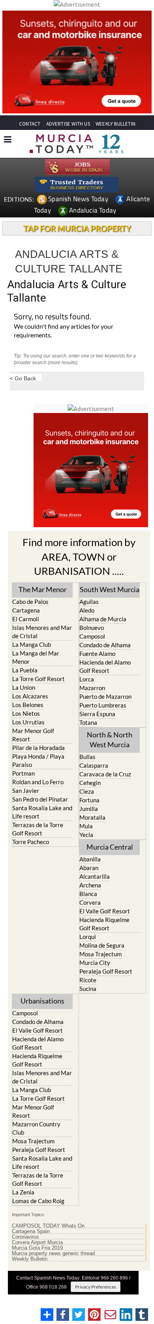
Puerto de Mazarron (105, 696)
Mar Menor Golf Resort (33, 735)
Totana (88, 722)
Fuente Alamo (97, 653)
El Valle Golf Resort (104, 911)
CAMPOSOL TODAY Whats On (48, 1226)
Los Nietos (26, 713)
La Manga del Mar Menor (35, 657)
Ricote (87, 979)
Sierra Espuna (97, 713)
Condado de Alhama (105, 644)
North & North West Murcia (109, 739)
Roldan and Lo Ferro (38, 781)
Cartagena (26, 610)
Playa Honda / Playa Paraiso (38, 760)
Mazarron (92, 687)
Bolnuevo (91, 627)
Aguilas (89, 601)
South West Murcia (109, 589)
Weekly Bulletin (29, 1259)
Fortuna (89, 800)
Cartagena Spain (31, 1231)
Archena (90, 885)
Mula (86, 826)
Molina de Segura (101, 945)
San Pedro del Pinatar (40, 799)
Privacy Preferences (95, 1287)
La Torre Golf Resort (38, 678)
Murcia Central (109, 847)
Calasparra (93, 765)
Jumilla (88, 808)
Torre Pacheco (30, 841)
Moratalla (92, 817)
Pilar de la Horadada (38, 747)
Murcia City (94, 962)
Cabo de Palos (30, 601)
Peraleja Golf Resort (105, 971)
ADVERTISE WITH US (68, 123)
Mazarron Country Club (36, 1128)
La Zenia (23, 1192)
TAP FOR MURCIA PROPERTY (77, 228)
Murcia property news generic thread (53, 1253)
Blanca (88, 893)
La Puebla (25, 670)
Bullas (87, 756)
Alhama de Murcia (102, 618)
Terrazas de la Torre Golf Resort (37, 829)
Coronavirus (25, 1237)
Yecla (86, 834)
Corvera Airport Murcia (37, 1242)
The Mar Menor (43, 589)
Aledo (86, 610)
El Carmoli (25, 618)
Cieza (86, 791)
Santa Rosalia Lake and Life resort (42, 812)
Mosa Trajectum (100, 953)
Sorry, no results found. (52, 317)
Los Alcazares (30, 696)
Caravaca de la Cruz (105, 774)
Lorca (86, 679)
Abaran (88, 867)
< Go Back (23, 378)
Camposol (92, 636)
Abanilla (90, 859)
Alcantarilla (94, 876)
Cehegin (90, 782)
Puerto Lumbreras (102, 705)
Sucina (87, 988)
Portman (23, 773)
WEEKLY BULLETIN (115, 123)
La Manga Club (31, 644)
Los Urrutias (28, 722)
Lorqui (87, 936)
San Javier (25, 790)
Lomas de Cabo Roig (38, 1200)
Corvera (90, 902)
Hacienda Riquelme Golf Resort (104, 923)
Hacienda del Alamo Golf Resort (105, 666)
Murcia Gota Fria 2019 (37, 1248)
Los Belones (27, 704)
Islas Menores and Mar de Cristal (42, 631)
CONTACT (29, 123)
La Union (23, 687)
